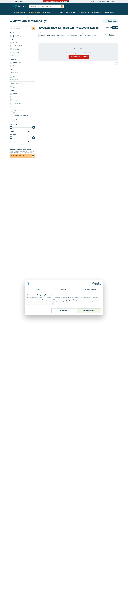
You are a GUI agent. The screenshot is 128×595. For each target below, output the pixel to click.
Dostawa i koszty (100, 1)
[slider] (11, 127)
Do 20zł (41, 35)
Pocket (67, 35)
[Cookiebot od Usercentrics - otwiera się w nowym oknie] (93, 283)
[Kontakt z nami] (13, 1)
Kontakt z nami (19, 1)
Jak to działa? (111, 1)
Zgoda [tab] (38, 289)
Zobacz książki (111, 21)
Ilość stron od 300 (76, 35)
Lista (116, 27)
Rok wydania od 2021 (90, 35)
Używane (60, 35)
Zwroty (92, 1)
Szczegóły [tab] (64, 289)
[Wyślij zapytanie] (62, 6)
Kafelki (109, 27)
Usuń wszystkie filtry (79, 57)
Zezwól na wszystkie (89, 310)
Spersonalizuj (63, 310)
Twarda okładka (50, 35)
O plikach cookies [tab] (90, 289)
